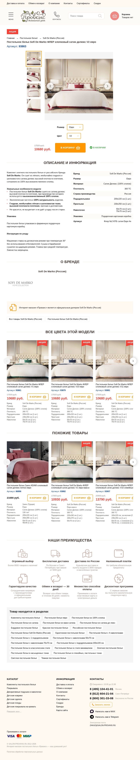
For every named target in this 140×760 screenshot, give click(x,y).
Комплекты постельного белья (25, 618)
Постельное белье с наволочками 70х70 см (31, 643)
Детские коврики (14, 695)
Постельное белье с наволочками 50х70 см (73, 638)
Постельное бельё (29, 38)
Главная (11, 38)
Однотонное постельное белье (69, 633)
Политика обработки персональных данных (25, 752)
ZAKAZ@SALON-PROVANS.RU (103, 725)
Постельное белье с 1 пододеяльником (29, 638)
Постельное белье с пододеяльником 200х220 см (80, 643)
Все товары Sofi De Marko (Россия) (25, 319)
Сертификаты (83, 3)
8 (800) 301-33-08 (101, 698)
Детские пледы (14, 703)
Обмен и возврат (36, 3)
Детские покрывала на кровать (21, 706)
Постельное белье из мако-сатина (59, 623)
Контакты (68, 3)
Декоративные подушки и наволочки (24, 692)
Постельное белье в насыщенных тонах (30, 653)
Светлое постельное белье (24, 658)
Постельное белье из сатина (24, 623)
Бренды (60, 706)
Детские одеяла (14, 699)
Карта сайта (62, 710)
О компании (54, 3)
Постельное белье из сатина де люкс (97, 623)
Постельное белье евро (56, 618)
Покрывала (12, 688)
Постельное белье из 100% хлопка (88, 618)
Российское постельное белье (87, 628)
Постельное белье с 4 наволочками (106, 633)
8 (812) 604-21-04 (101, 693)
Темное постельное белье (53, 658)
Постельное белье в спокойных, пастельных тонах (78, 653)
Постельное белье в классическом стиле (30, 648)
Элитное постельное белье (110, 648)
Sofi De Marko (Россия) (53, 38)
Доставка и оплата (15, 3)
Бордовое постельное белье (24, 628)
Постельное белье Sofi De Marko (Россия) (67, 319)
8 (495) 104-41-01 (101, 689)
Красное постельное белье (55, 628)
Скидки (97, 3)
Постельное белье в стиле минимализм (73, 648)
